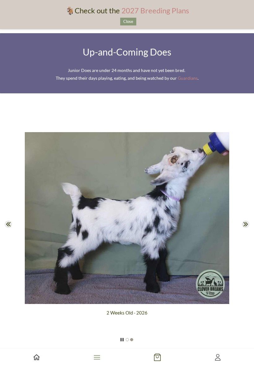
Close (128, 21)
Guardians (188, 78)
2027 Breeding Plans (155, 10)
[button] (8, 224)
